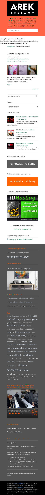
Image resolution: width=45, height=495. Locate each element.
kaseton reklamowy (25, 329)
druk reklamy (14, 319)
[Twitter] (12, 21)
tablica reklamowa (31, 377)
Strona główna (10, 46)
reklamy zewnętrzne (21, 374)
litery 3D (10, 332)
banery (9, 316)
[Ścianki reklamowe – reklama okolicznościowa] (10, 133)
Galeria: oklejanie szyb (18, 53)
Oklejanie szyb (14, 59)
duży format (26, 320)
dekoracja (15, 316)
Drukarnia (20, 487)
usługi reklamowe (13, 379)
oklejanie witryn (11, 345)
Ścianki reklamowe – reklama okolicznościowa (20, 302)
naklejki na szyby (12, 339)
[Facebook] (9, 21)
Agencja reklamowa (19, 483)
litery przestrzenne (23, 332)
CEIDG (9, 475)
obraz (18, 342)
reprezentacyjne (32, 374)
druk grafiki (32, 316)
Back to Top (35, 89)
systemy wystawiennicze (14, 377)
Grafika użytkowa (27, 322)
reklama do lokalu (12, 359)
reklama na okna (23, 359)
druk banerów (23, 316)
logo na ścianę (31, 336)
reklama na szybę (21, 362)
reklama (28, 355)
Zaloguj (10, 25)
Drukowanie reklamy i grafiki (19, 268)
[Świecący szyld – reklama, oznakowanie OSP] (10, 146)
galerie (35, 319)
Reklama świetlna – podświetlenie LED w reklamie (21, 298)
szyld (23, 377)
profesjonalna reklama (21, 348)
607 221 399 (15, 18)
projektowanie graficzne (21, 351)
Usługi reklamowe (22, 61)
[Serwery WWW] (22, 208)
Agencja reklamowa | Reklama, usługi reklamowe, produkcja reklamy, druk (22, 8)
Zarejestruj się (17, 25)
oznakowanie (22, 344)
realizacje (17, 355)
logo (13, 335)
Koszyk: (29, 25)
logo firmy (21, 335)
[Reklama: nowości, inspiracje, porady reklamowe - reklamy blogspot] (22, 185)
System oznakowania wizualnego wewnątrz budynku (22, 306)
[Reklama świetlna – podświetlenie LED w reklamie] (10, 119)
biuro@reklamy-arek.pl (29, 18)
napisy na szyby (22, 339)
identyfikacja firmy (16, 325)
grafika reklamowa (14, 323)
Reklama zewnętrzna (24, 59)
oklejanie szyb (26, 342)
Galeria (8, 59)
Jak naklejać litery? (17, 432)
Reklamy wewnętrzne (12, 61)
